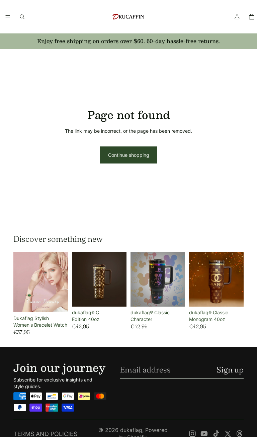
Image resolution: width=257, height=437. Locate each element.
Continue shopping (128, 155)
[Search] (22, 16)
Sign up (230, 369)
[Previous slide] (20, 282)
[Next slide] (60, 282)
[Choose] (58, 302)
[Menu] (7, 16)
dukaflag (131, 430)
